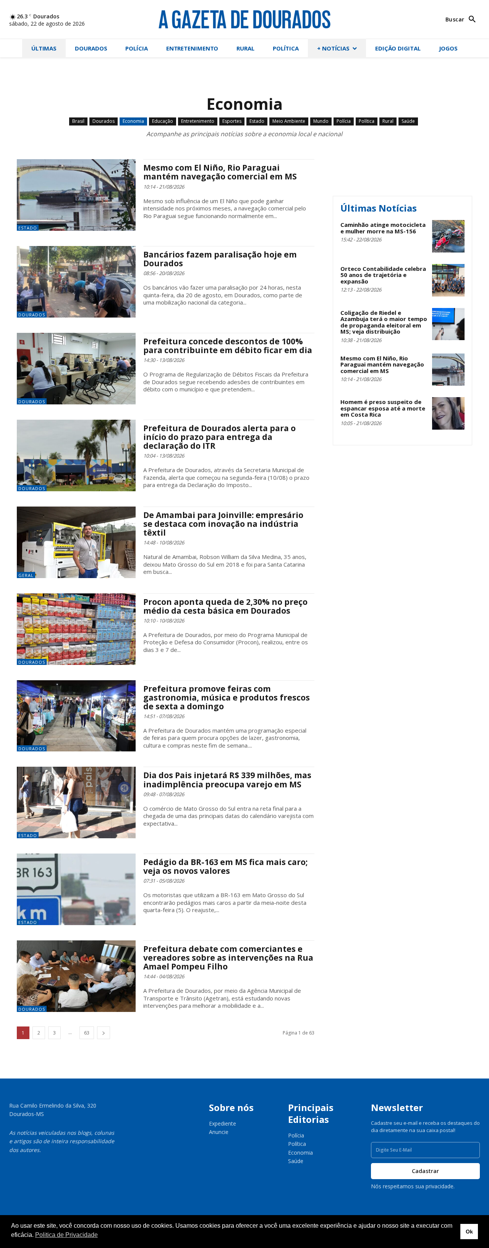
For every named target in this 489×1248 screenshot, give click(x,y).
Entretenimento (197, 121)
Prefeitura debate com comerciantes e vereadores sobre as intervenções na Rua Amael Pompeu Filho (228, 957)
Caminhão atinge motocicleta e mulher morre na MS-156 (383, 228)
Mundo (321, 121)
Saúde (408, 121)
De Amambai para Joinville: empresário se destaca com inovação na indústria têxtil (223, 524)
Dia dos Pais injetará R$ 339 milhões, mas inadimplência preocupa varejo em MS (227, 779)
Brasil (78, 121)
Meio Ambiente (288, 121)
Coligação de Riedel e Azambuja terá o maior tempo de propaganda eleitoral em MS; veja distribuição (383, 322)
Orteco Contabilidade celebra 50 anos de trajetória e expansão (383, 275)
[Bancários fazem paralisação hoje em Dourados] (76, 282)
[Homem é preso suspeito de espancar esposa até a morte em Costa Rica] (448, 413)
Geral (26, 575)
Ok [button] (469, 1231)
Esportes (231, 121)
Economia (133, 121)
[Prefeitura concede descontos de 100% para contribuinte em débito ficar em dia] (76, 368)
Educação (162, 121)
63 (86, 1033)
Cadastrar (425, 1171)
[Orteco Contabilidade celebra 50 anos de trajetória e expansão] (448, 280)
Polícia (344, 121)
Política (366, 121)
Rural (387, 121)
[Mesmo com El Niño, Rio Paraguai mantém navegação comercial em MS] (76, 195)
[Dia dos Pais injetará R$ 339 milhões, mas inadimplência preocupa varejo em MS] (76, 802)
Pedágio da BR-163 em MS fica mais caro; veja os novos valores (225, 866)
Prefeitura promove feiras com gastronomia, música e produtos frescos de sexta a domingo (226, 697)
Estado (256, 121)
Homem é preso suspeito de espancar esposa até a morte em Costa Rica (382, 408)
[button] (462, 19)
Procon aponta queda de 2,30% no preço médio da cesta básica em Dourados (225, 606)
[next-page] (103, 1032)
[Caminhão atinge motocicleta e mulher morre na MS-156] (448, 236)
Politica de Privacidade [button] (66, 1235)
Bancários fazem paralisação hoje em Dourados (220, 259)
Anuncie (218, 1132)
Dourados (103, 121)
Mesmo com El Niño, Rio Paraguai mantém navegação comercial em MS (220, 172)
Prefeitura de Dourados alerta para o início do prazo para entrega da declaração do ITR (219, 437)
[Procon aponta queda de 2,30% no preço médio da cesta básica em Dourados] (76, 629)
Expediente (222, 1123)
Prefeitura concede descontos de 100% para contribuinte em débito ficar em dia (227, 345)
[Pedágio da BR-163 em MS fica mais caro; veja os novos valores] (76, 889)
